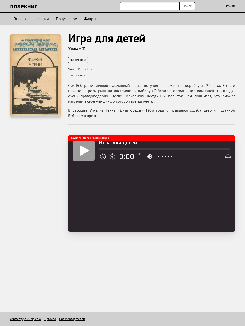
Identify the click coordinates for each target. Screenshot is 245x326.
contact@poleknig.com (25, 319)
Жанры (90, 18)
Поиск (187, 6)
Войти (230, 6)
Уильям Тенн (79, 49)
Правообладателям (72, 319)
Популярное (66, 18)
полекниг (23, 5)
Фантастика (78, 60)
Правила (50, 319)
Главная (20, 18)
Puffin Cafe (85, 69)
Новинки (41, 18)
